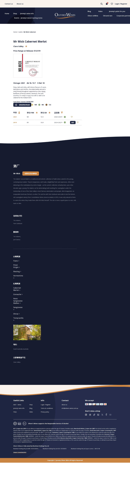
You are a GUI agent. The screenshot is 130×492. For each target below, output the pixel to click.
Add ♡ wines (17, 405)
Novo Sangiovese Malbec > (17, 300)
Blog (89, 11)
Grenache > (18, 294)
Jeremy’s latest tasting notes (31, 18)
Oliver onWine (93, 16)
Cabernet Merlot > (17, 289)
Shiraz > (16, 314)
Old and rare (107, 16)
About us (20, 4)
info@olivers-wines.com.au (70, 408)
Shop (15, 13)
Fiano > (16, 261)
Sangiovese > (17, 308)
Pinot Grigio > (16, 266)
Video (100, 11)
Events (16, 18)
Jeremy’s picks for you (117, 11)
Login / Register (121, 4)
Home (7, 13)
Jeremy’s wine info (27, 13)
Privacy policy (45, 412)
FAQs (15, 412)
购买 (72, 122)
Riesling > (17, 271)
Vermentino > (18, 276)
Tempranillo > (18, 319)
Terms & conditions (47, 408)
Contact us (9, 4)
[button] (22, 105)
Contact (65, 400)
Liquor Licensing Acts (19, 452)
